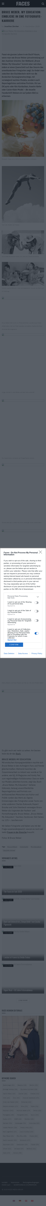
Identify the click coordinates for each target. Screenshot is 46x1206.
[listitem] (23, 597)
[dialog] (23, 603)
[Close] (41, 552)
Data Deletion (9, 653)
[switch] (37, 602)
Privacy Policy (37, 653)
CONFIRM (14, 645)
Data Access (23, 653)
